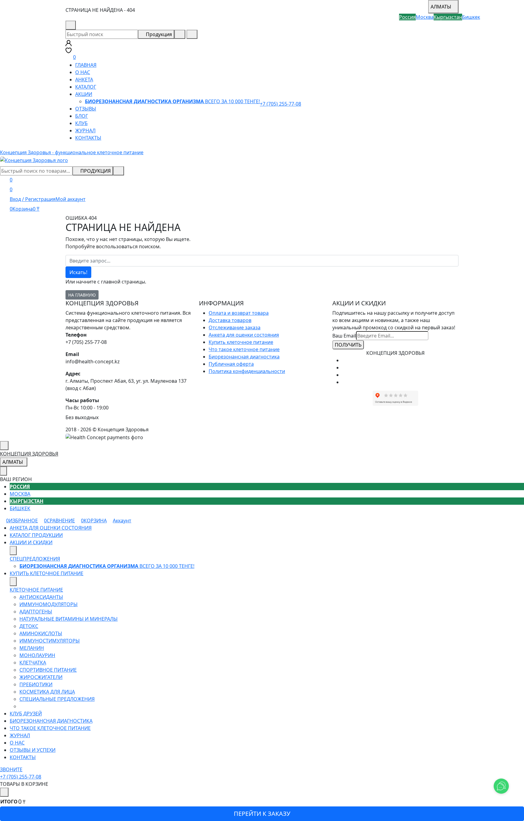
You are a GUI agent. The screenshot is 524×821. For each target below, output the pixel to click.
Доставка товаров (230, 320)
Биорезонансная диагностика (244, 356)
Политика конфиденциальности (247, 371)
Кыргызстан (26, 501)
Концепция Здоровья (29, 453)
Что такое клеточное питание (244, 349)
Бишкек (20, 508)
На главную (82, 295)
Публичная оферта (231, 364)
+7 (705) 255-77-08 (100, 25)
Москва (20, 493)
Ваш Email (344, 335)
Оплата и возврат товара (239, 313)
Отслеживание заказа (234, 327)
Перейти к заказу (262, 813)
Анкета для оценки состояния (244, 334)
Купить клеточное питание (241, 342)
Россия (20, 486)
